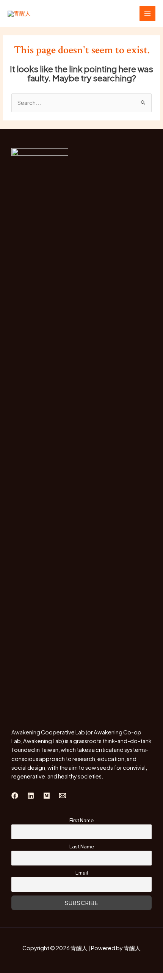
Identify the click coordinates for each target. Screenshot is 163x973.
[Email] (62, 795)
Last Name (81, 846)
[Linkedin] (30, 795)
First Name (81, 820)
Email (81, 872)
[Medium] (46, 795)
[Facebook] (14, 795)
